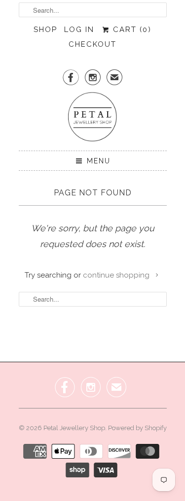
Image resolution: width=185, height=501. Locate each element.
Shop (45, 29)
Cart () (130, 29)
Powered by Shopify (137, 428)
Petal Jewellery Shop (74, 428)
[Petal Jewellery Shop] (92, 117)
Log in (79, 29)
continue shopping (117, 275)
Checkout (92, 44)
